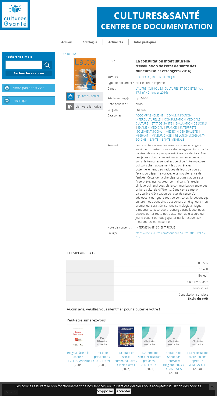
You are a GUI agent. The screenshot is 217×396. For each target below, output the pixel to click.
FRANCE (171, 127)
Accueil (66, 42)
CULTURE (142, 123)
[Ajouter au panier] (70, 96)
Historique (20, 101)
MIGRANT (142, 135)
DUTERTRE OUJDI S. (165, 77)
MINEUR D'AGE (162, 135)
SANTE (154, 139)
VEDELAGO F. (150, 365)
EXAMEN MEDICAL (150, 127)
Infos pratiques (145, 42)
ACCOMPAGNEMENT (149, 115)
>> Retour (69, 54)
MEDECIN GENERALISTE (182, 131)
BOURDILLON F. (102, 361)
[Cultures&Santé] (15, 15)
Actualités (115, 42)
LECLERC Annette (78, 361)
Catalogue (90, 42)
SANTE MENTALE (173, 139)
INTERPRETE (188, 127)
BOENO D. (143, 77)
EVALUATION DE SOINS (191, 123)
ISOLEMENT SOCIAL (149, 131)
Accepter (123, 391)
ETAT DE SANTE (162, 123)
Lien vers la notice (88, 106)
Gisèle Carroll (126, 365)
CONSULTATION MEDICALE (182, 119)
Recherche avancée (29, 73)
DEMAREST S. (173, 369)
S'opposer (105, 391)
